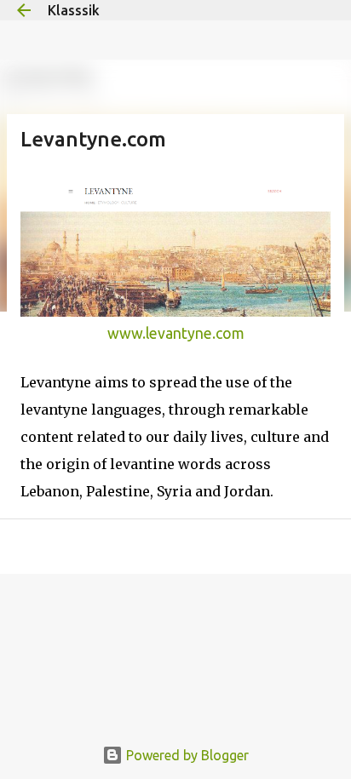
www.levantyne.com (176, 333)
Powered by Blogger (186, 755)
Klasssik (74, 10)
